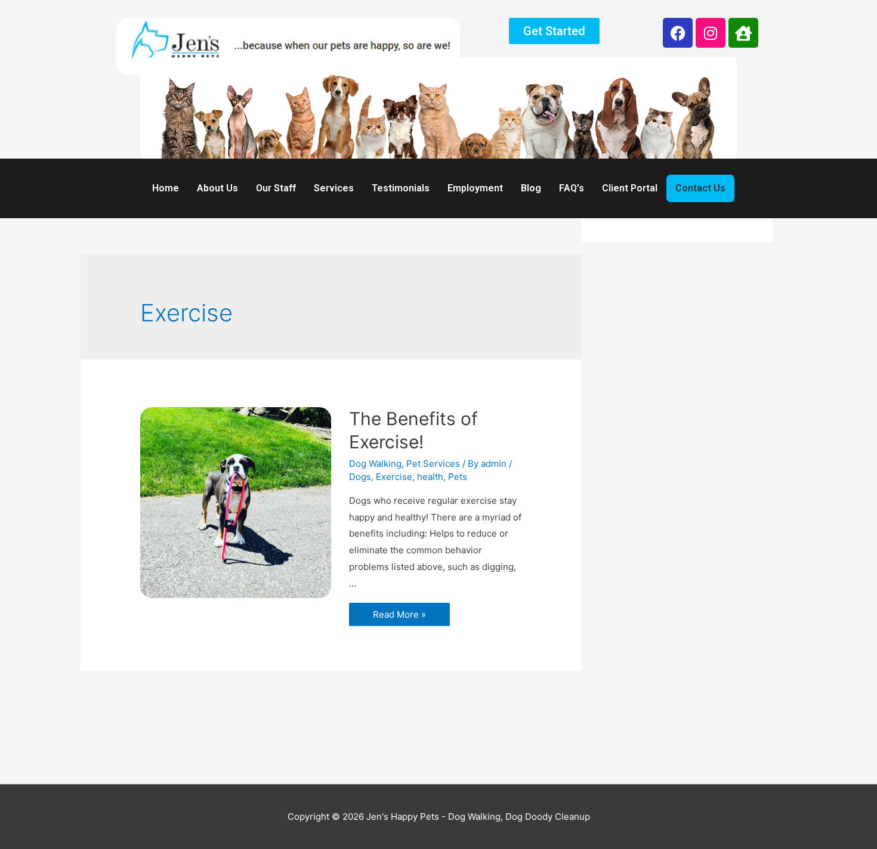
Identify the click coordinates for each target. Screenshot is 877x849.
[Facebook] (678, 33)
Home (165, 188)
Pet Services (433, 463)
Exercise (394, 476)
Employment (475, 188)
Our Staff (276, 188)
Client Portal (629, 188)
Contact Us (700, 188)
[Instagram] (710, 33)
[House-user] (743, 33)
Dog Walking (375, 463)
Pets (457, 476)
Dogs (360, 476)
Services (334, 188)
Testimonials (401, 188)
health (430, 476)
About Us (217, 188)
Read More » (399, 611)
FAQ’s (571, 188)
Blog (531, 188)
